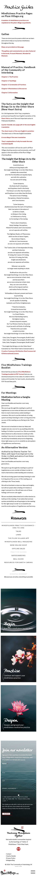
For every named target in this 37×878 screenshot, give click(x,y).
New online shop (18, 545)
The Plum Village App (18, 538)
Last (3, 780)
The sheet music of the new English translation (17, 131)
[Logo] (10, 872)
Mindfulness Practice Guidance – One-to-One (18, 526)
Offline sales (18, 548)
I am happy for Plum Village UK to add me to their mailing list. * (16, 799)
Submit (7, 814)
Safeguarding (18, 555)
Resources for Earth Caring (18, 562)
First (3, 772)
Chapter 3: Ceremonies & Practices (13, 84)
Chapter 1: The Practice (9, 77)
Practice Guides (19, 552)
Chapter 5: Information (9, 92)
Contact (8, 854)
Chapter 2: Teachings (8, 81)
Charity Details (11, 856)
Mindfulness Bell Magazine (18, 542)
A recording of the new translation (13, 137)
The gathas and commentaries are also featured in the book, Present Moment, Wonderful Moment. (18, 53)
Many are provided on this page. (12, 47)
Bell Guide (18, 559)
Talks (18, 531)
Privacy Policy (10, 858)
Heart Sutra (5, 118)
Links (18, 535)
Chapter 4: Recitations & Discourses (14, 88)
